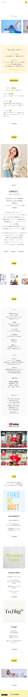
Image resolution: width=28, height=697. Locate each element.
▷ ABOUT (6, 251)
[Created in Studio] (4, 695)
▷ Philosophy (21, 251)
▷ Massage (13, 251)
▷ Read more (14, 123)
